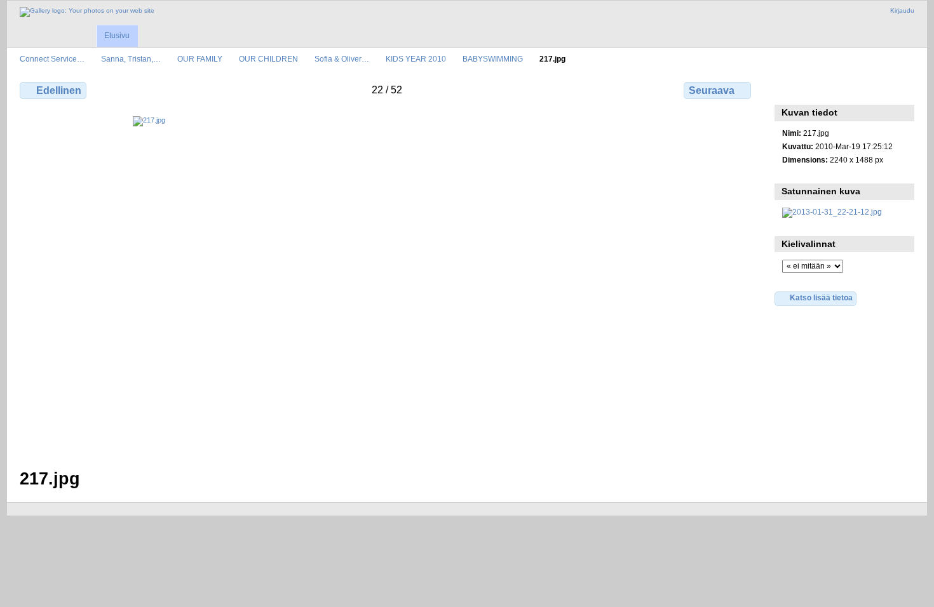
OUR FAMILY (199, 59)
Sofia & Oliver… (342, 59)
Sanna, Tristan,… (131, 59)
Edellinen (58, 90)
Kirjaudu (902, 10)
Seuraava (711, 90)
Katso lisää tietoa (821, 297)
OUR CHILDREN (268, 59)
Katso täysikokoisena (788, 89)
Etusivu (117, 35)
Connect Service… (52, 59)
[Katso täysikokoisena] (387, 284)
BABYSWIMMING (493, 59)
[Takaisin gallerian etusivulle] (87, 12)
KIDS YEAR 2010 (416, 59)
